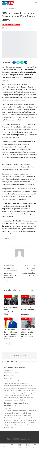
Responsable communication (14, 368)
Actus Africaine (14, 24)
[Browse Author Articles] (19, 253)
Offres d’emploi (10, 361)
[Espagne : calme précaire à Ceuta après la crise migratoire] (28, 300)
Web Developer (9, 376)
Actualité (5, 24)
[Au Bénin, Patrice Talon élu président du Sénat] (11, 300)
